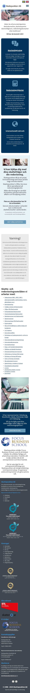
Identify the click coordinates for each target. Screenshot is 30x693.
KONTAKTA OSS (15, 430)
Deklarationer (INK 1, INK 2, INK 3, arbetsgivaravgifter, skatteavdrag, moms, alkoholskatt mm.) (16, 300)
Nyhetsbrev (7, 557)
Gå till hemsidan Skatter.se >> (9, 675)
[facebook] (13, 681)
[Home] (11, 6)
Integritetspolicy (9, 562)
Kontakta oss (8, 555)
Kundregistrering (9, 551)
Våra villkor (7, 561)
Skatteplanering (9, 304)
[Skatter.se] (9, 615)
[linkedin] (16, 681)
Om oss (6, 549)
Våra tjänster (8, 548)
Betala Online (8, 559)
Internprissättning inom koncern (13, 351)
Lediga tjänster (8, 553)
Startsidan (7, 546)
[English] (27, 1)
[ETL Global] (9, 607)
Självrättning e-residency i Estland (14, 363)
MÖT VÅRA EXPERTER (15, 222)
